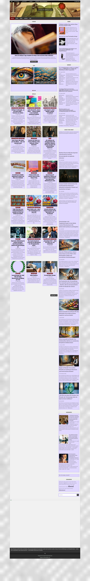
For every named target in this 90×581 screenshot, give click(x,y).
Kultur (17, 18)
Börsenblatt (18, 172)
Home (11, 1)
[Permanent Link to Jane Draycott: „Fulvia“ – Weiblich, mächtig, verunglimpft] (49, 101)
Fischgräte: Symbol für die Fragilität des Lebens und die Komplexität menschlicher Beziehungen (45, 82)
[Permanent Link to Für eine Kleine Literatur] (49, 266)
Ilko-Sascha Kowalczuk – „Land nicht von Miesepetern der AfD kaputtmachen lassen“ (34, 243)
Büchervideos (24, 1)
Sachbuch (25, 18)
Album (68, 483)
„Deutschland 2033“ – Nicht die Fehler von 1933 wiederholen (49, 242)
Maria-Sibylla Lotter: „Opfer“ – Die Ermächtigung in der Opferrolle (34, 210)
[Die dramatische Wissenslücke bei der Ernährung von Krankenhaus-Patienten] (63, 462)
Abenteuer (62, 490)
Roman (21, 18)
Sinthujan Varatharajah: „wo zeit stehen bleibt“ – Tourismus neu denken (18, 111)
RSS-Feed (72, 421)
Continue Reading (34, 62)
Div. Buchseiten (16, 1)
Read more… (74, 60)
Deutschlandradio (15, 108)
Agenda (65, 483)
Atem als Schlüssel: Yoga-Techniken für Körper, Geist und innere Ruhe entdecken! (34, 55)
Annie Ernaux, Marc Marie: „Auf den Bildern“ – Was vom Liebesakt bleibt (18, 142)
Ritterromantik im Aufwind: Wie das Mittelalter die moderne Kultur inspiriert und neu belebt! (69, 313)
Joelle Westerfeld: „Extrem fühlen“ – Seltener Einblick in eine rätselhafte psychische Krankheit (34, 112)
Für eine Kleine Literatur (50, 275)
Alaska (60, 484)
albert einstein (70, 484)
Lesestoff (30, 1)
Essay (30, 18)
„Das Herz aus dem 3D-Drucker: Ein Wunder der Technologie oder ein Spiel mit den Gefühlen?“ (69, 397)
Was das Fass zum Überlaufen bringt (68, 36)
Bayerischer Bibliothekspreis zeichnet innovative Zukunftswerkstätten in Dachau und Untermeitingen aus (18, 244)
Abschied (75, 483)
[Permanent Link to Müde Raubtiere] (33, 266)
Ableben (70, 483)
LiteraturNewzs (21, 108)
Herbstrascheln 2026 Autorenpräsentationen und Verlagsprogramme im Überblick (67, 110)
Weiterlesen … (74, 167)
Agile (73, 483)
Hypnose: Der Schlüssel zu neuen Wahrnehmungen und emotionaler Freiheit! (22, 82)
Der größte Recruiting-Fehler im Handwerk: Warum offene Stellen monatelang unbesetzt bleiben (73, 437)
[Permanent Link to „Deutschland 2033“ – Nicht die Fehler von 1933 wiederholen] (49, 232)
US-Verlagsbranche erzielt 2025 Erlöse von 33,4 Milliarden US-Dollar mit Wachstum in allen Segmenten (68, 69)
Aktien (67, 486)
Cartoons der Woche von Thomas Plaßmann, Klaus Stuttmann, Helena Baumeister (34, 142)
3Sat (67, 484)
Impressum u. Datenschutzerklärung (41, 1)
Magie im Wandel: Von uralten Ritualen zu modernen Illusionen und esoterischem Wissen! (68, 369)
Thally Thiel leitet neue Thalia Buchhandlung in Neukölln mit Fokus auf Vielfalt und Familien (17, 211)
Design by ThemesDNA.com (45, 557)
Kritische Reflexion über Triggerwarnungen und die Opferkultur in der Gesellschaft (50, 211)
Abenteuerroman (62, 488)
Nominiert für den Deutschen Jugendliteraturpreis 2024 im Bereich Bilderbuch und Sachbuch (68, 90)
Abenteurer (61, 483)
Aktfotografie (61, 481)
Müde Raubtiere (34, 275)
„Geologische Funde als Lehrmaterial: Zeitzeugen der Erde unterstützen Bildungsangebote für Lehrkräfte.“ (74, 418)
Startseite (12, 18)
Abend (71, 486)
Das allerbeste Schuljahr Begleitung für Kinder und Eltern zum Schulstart (18, 176)
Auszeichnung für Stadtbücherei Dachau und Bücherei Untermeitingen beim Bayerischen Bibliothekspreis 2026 (50, 177)
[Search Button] (45, 553)
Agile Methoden (63, 484)
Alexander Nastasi (68, 481)
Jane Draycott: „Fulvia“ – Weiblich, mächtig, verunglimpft (50, 111)
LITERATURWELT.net (45, 10)
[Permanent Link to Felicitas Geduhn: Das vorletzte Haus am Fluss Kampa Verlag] (33, 166)
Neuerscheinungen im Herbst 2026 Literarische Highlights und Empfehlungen (68, 50)
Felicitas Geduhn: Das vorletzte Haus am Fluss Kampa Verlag (34, 176)
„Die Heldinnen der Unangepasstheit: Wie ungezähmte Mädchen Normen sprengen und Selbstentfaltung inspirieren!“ (50, 144)
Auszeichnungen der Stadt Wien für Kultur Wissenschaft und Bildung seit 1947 (18, 277)
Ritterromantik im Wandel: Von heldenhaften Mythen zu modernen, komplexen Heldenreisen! (69, 341)
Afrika (64, 481)
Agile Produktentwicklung (69, 488)
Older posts (53, 295)
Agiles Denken (74, 481)
